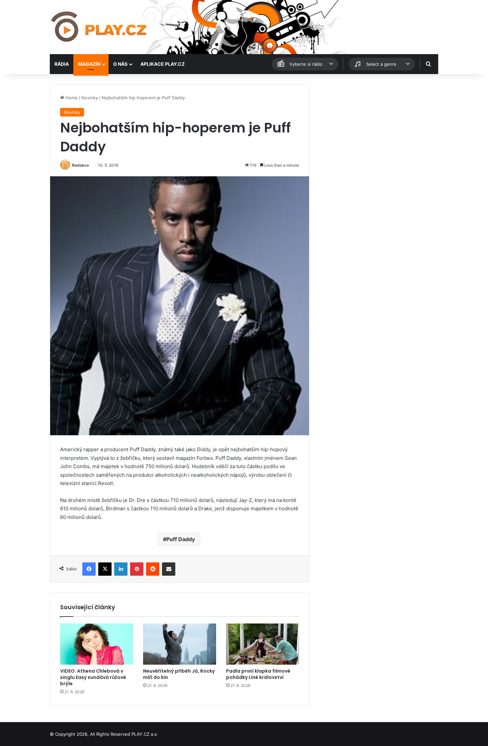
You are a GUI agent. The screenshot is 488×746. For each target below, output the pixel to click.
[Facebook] (89, 569)
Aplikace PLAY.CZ (162, 64)
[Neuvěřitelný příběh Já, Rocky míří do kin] (179, 644)
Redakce (80, 165)
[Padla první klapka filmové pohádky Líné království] (262, 644)
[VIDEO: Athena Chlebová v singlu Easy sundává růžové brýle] (96, 644)
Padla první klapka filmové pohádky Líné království (258, 674)
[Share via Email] (168, 569)
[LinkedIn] (120, 569)
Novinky (89, 97)
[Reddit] (152, 569)
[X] (105, 569)
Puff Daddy (180, 539)
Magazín (89, 64)
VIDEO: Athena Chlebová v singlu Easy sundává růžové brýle (93, 677)
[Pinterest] (136, 569)
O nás (120, 64)
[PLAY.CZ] (99, 27)
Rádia (61, 64)
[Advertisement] (376, 130)
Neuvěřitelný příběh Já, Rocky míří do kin (179, 674)
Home (71, 97)
